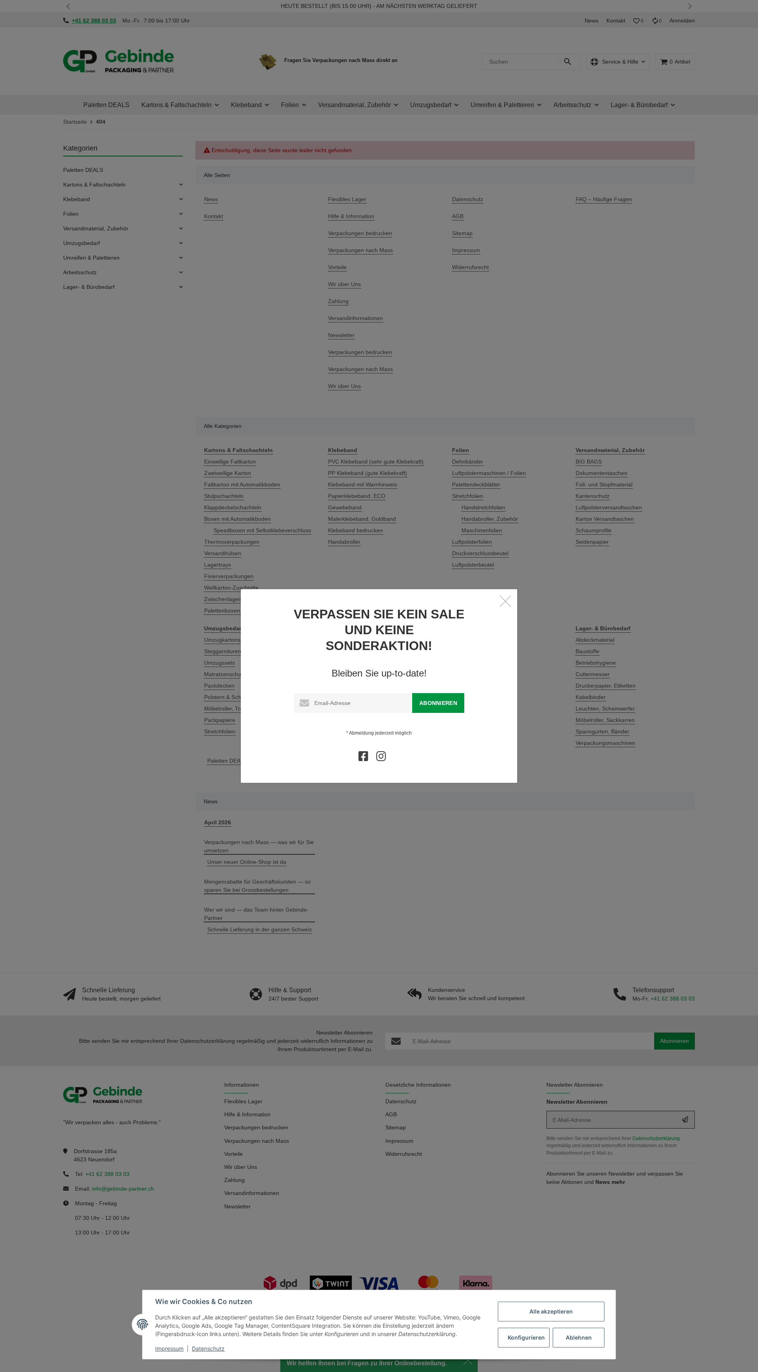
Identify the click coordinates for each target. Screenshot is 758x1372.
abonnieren (438, 703)
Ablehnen (579, 1337)
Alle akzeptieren (551, 1311)
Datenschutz (208, 1348)
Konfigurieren (526, 1337)
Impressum (169, 1348)
